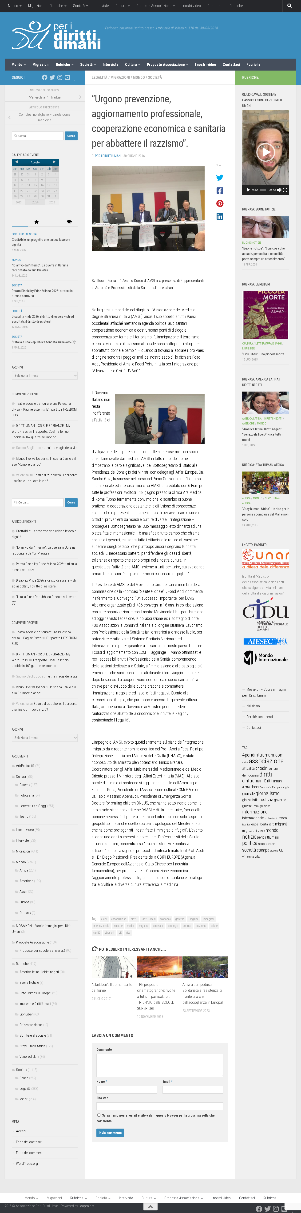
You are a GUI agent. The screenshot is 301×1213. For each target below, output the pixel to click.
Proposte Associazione (153, 6)
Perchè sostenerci (259, 717)
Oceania (25, 913)
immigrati (208, 919)
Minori (24, 1099)
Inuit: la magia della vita (61, 448)
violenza (248, 857)
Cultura (120, 6)
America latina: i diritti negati (39, 972)
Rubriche (56, 6)
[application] (265, 152)
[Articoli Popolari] (36, 222)
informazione (255, 812)
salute (214, 926)
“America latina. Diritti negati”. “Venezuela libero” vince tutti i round (262, 434)
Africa (24, 870)
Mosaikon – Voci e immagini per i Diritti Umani (264, 692)
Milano (261, 830)
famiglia (285, 787)
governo (179, 919)
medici (131, 926)
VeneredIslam (29, 1056)
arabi (104, 919)
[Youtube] (67, 77)
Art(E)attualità (25, 766)
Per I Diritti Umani (108, 156)
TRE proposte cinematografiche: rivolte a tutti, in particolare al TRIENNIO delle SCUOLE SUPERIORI (156, 996)
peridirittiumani (268, 837)
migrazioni (249, 830)
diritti (134, 919)
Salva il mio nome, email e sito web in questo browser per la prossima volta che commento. (155, 1118)
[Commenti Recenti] (53, 222)
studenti (274, 850)
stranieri (109, 932)
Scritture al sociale (25, 234)
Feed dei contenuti (29, 1142)
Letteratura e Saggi (33, 806)
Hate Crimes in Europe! (35, 993)
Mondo (13, 6)
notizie (249, 836)
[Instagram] (60, 77)
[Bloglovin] (75, 77)
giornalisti (249, 800)
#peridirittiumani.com (263, 755)
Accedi (21, 1131)
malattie (118, 926)
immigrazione (261, 806)
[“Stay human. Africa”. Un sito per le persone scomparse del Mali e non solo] (265, 483)
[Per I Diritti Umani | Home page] (56, 35)
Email (167, 1081)
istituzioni (271, 818)
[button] (265, 152)
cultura (273, 768)
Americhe (26, 881)
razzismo (201, 926)
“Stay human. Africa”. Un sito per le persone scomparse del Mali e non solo (265, 514)
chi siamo (253, 706)
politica (187, 926)
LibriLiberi (27, 1014)
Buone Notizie (29, 982)
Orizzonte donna (31, 1025)
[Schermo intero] (285, 190)
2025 (52, 202)
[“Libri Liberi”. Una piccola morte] (265, 315)
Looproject (86, 1206)
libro (271, 824)
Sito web (102, 1098)
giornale (248, 793)
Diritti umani (149, 919)
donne (256, 786)
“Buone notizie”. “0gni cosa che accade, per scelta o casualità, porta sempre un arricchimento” (263, 253)
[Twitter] (52, 77)
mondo (271, 830)
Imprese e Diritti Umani (35, 1004)
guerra (247, 805)
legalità (246, 824)
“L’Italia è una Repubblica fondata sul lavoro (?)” (44, 342)
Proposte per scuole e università (42, 950)
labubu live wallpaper (30, 458)
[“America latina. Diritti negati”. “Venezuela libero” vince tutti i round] (265, 403)
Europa (24, 902)
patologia (172, 926)
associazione (118, 919)
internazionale (101, 926)
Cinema (25, 785)
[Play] (248, 190)
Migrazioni (35, 6)
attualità (248, 768)
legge (254, 824)
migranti (144, 926)
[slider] (263, 190)
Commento (104, 1049)
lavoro (282, 818)
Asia (23, 891)
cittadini (261, 768)
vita (128, 932)
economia (165, 919)
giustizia (265, 799)
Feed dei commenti (29, 1153)
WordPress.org (27, 1163)
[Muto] (279, 190)
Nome (101, 1081)
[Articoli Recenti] (20, 222)
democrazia (250, 775)
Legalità (99, 77)
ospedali (158, 926)
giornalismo (268, 793)
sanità (96, 932)
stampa (263, 850)
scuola (262, 844)
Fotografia (27, 795)
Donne (24, 1078)
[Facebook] (45, 77)
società (249, 850)
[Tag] (69, 222)
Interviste (102, 6)
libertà (263, 824)
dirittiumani (253, 781)
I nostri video (191, 6)
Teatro (24, 816)
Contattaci (215, 6)
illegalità (193, 919)
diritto (246, 787)
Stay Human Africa (32, 1046)
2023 (18, 202)
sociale (271, 844)
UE (120, 932)
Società (79, 6)
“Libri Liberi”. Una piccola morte (263, 354)
